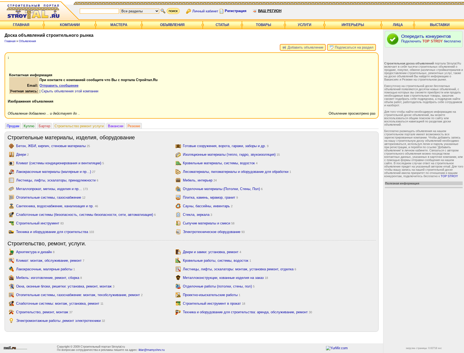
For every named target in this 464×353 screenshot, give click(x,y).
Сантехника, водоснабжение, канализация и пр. (57, 206)
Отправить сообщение (58, 85)
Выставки (440, 25)
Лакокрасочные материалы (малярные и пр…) (55, 172)
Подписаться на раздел (354, 47)
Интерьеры (353, 25)
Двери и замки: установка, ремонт (212, 252)
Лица (398, 25)
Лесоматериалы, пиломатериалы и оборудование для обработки (237, 172)
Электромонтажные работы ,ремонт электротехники (60, 321)
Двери (22, 154)
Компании (70, 25)
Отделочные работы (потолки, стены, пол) (219, 286)
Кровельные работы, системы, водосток (217, 261)
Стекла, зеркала (197, 215)
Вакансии (115, 126)
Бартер (44, 126)
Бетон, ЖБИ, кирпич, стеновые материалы (53, 146)
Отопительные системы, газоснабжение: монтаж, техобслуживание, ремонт (79, 295)
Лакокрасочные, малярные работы (45, 269)
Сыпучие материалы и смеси (208, 223)
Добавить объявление (305, 47)
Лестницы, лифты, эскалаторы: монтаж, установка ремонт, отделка (239, 269)
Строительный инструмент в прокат (214, 303)
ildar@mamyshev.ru (152, 349)
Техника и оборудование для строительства (55, 232)
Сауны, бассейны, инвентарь (208, 206)
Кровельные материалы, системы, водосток (220, 163)
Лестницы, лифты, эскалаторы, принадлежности (57, 180)
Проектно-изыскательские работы (211, 295)
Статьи (222, 25)
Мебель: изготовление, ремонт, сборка (49, 278)
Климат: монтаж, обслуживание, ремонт (50, 261)
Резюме (134, 126)
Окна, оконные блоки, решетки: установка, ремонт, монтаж (65, 286)
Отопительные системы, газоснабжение (50, 197)
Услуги (304, 25)
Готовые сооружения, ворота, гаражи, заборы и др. (226, 146)
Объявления (172, 25)
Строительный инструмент (40, 223)
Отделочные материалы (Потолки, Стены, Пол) (223, 189)
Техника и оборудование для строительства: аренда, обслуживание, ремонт (247, 312)
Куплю (29, 126)
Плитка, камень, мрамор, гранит (210, 197)
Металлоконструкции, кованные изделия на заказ (225, 278)
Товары (263, 25)
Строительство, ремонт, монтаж (44, 312)
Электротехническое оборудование (214, 232)
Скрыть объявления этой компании (69, 91)
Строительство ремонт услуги (79, 126)
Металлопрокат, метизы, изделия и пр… (52, 189)
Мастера (118, 25)
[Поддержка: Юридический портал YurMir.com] (337, 348)
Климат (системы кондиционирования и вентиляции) (60, 163)
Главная (21, 25)
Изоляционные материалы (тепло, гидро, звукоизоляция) (231, 154)
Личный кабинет (205, 11)
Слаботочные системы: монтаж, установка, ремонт (59, 303)
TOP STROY (449, 176)
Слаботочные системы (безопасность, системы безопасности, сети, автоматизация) (86, 215)
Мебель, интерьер (200, 180)
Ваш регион (269, 11)
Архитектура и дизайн (35, 252)
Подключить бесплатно (431, 38)
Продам (13, 126)
